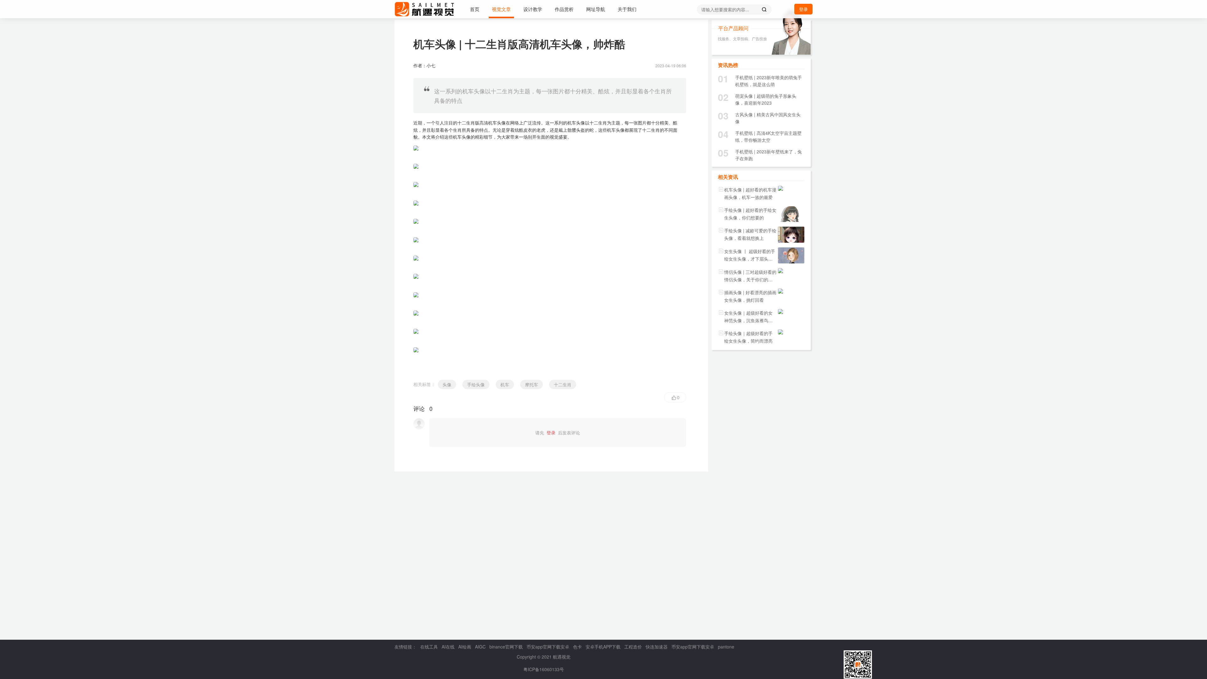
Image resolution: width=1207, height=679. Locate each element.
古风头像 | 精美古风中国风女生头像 (768, 117)
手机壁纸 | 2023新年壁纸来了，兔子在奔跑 (768, 155)
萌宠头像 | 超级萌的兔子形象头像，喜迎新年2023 (765, 99)
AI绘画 (464, 646)
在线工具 (429, 646)
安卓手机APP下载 (603, 646)
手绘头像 (476, 384)
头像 (447, 384)
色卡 (577, 646)
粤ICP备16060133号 (543, 669)
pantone (726, 646)
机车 (504, 384)
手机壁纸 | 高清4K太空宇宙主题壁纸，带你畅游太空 (768, 136)
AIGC (480, 646)
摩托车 (531, 384)
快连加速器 (657, 646)
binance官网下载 (506, 646)
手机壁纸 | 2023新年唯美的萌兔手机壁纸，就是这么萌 (768, 80)
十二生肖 (562, 384)
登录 (803, 9)
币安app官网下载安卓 (547, 646)
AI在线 (448, 646)
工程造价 (633, 646)
